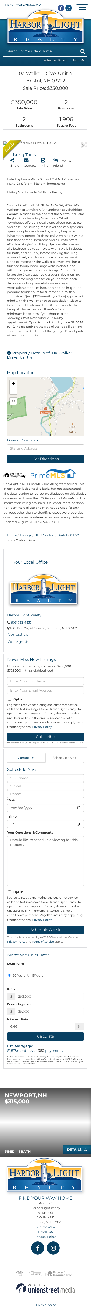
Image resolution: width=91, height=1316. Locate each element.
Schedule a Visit (64, 758)
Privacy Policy (42, 727)
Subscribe (45, 736)
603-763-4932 (21, 622)
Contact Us (18, 634)
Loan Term (15, 963)
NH (37, 535)
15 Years (37, 975)
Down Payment (19, 1004)
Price (11, 989)
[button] (83, 51)
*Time (12, 816)
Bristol (62, 535)
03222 (74, 535)
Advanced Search (56, 60)
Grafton (48, 535)
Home (12, 535)
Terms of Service (43, 941)
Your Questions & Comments (30, 832)
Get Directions (45, 459)
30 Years (18, 975)
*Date (11, 800)
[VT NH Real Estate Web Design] (45, 1288)
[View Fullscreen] (13, 401)
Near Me (79, 60)
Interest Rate (17, 1019)
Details (74, 1149)
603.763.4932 (29, 5)
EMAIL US (45, 1231)
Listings (25, 535)
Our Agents (18, 641)
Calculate (45, 1036)
